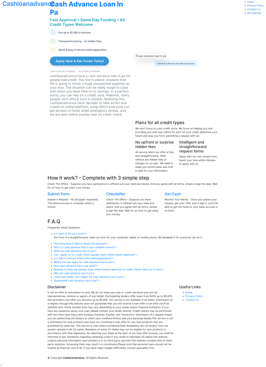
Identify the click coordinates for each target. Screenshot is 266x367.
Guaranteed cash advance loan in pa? (75, 280)
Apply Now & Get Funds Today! (80, 61)
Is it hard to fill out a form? (69, 233)
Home (250, 1)
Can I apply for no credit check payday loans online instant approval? (94, 254)
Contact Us (253, 9)
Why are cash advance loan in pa (73, 273)
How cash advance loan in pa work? (75, 265)
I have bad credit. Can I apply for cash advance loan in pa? (88, 276)
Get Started (254, 12)
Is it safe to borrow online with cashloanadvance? (83, 258)
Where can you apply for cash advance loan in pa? (83, 262)
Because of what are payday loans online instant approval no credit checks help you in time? (108, 269)
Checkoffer (115, 194)
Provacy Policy (194, 296)
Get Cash (173, 194)
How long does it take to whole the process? (80, 243)
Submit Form (59, 194)
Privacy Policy (255, 5)
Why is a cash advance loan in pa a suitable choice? (84, 247)
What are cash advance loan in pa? (74, 250)
